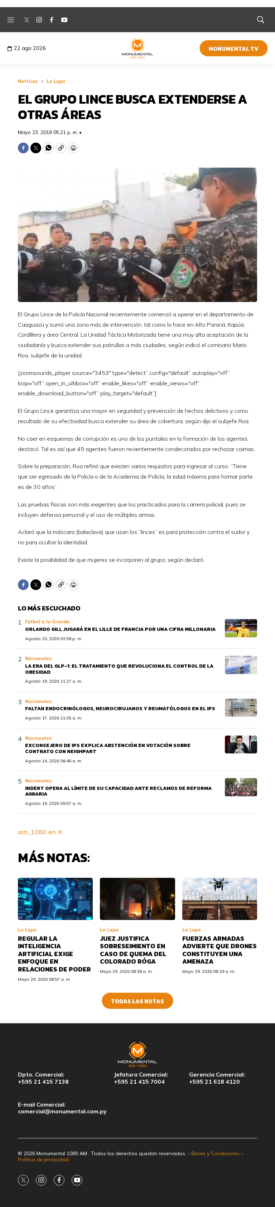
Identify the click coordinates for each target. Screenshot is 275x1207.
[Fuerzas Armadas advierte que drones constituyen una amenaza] (219, 899)
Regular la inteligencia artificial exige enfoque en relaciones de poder (54, 954)
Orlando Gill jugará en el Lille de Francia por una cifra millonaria (120, 629)
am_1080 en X (40, 832)
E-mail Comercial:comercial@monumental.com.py (62, 1108)
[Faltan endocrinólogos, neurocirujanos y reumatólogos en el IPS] (241, 708)
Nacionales (38, 658)
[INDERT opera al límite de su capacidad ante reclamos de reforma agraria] (241, 787)
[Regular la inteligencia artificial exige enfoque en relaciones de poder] (55, 899)
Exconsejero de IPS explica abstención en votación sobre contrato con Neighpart (107, 748)
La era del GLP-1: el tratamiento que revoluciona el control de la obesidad (119, 669)
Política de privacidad (43, 1159)
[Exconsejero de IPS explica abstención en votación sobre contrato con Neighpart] (241, 745)
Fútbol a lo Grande (47, 621)
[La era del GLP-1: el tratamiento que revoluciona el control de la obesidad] (241, 665)
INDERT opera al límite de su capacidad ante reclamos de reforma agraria (118, 791)
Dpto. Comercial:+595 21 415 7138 (43, 1078)
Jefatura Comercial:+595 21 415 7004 (141, 1078)
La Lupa (56, 81)
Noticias (28, 81)
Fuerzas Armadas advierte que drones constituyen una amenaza (219, 950)
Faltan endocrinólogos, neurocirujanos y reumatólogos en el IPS (120, 708)
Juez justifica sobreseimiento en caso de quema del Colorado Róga (133, 950)
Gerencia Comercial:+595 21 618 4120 (217, 1078)
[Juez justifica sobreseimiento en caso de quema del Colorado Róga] (137, 899)
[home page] (137, 48)
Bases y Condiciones (215, 1153)
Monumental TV (234, 48)
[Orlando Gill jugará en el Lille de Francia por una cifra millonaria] (241, 628)
